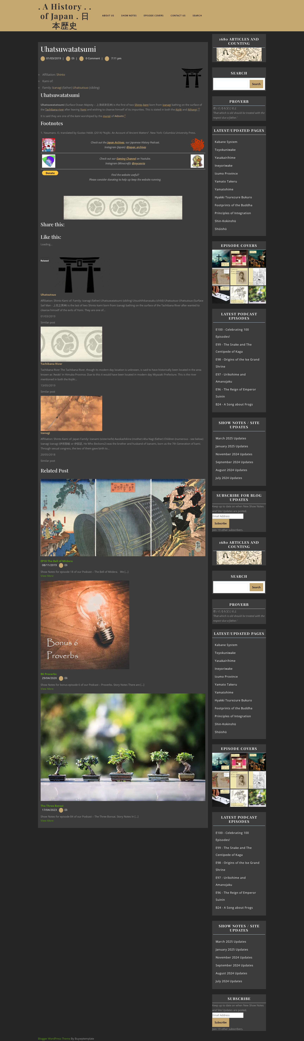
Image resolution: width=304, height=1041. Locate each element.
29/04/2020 (49, 678)
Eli (73, 58)
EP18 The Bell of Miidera (57, 561)
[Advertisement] (123, 854)
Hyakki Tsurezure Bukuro (233, 197)
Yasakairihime (225, 158)
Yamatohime (224, 189)
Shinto (60, 75)
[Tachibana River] (71, 344)
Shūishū (221, 229)
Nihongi (192, 109)
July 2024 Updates (229, 478)
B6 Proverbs (48, 674)
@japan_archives (136, 147)
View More (47, 576)
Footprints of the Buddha (233, 205)
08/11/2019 (49, 565)
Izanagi (57, 88)
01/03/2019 (53, 58)
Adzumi (119, 116)
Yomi (83, 109)
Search (197, 15)
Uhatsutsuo (80, 88)
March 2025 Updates (231, 438)
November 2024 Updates (234, 454)
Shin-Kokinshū (225, 221)
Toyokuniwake (225, 150)
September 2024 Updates (234, 462)
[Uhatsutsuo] (79, 274)
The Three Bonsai (52, 805)
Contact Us (178, 15)
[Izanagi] (71, 413)
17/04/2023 (49, 810)
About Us (108, 15)
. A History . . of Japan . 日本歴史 (65, 15)
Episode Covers (154, 15)
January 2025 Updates (232, 446)
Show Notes (129, 15)
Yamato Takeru (226, 181)
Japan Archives (115, 142)
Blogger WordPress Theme (54, 1038)
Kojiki (179, 109)
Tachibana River (51, 363)
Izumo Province (226, 173)
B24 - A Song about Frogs (234, 404)
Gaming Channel (126, 158)
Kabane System (226, 142)
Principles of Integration (233, 213)
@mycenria (138, 163)
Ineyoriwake (224, 166)
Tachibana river (54, 109)
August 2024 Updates (231, 470)
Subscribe (221, 523)
